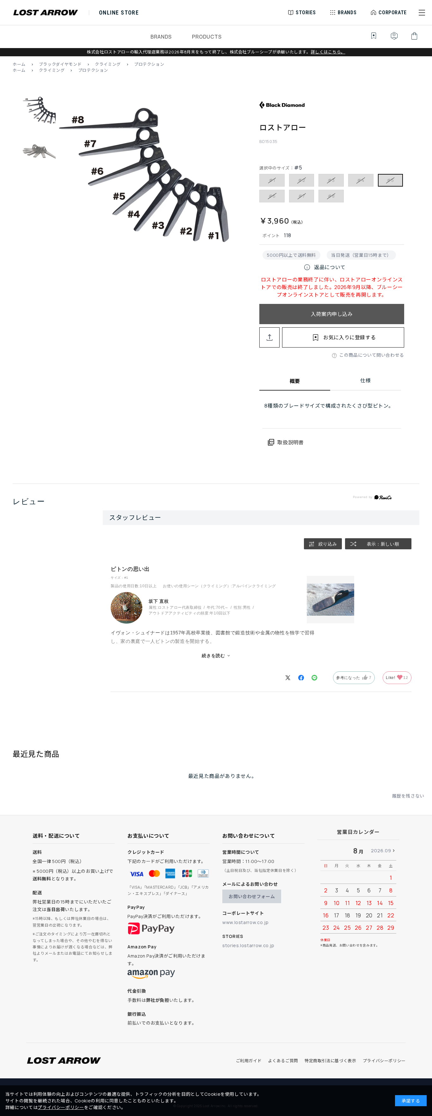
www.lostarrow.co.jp (245, 922)
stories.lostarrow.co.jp (248, 945)
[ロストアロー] (145, 184)
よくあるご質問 (283, 1061)
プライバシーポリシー (384, 1061)
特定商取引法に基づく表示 (330, 1061)
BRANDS (161, 36)
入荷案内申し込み (332, 314)
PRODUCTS (206, 36)
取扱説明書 (285, 442)
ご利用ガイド (249, 1061)
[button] (422, 13)
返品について (324, 267)
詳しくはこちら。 (328, 52)
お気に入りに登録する (349, 337)
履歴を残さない (408, 796)
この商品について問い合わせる (371, 355)
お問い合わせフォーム (252, 896)
